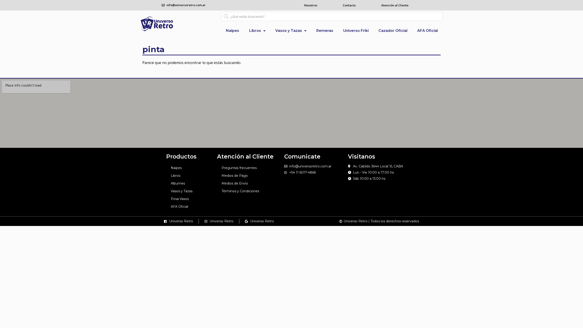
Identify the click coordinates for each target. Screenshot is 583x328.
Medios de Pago (235, 176)
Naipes (232, 30)
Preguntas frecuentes (239, 168)
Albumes (178, 183)
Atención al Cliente (395, 5)
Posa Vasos (180, 199)
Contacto (349, 5)
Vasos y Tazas (288, 30)
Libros (255, 30)
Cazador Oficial (392, 30)
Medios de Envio (235, 183)
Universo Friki (356, 30)
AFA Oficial (427, 30)
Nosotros (310, 5)
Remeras (324, 30)
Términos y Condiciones (240, 191)
